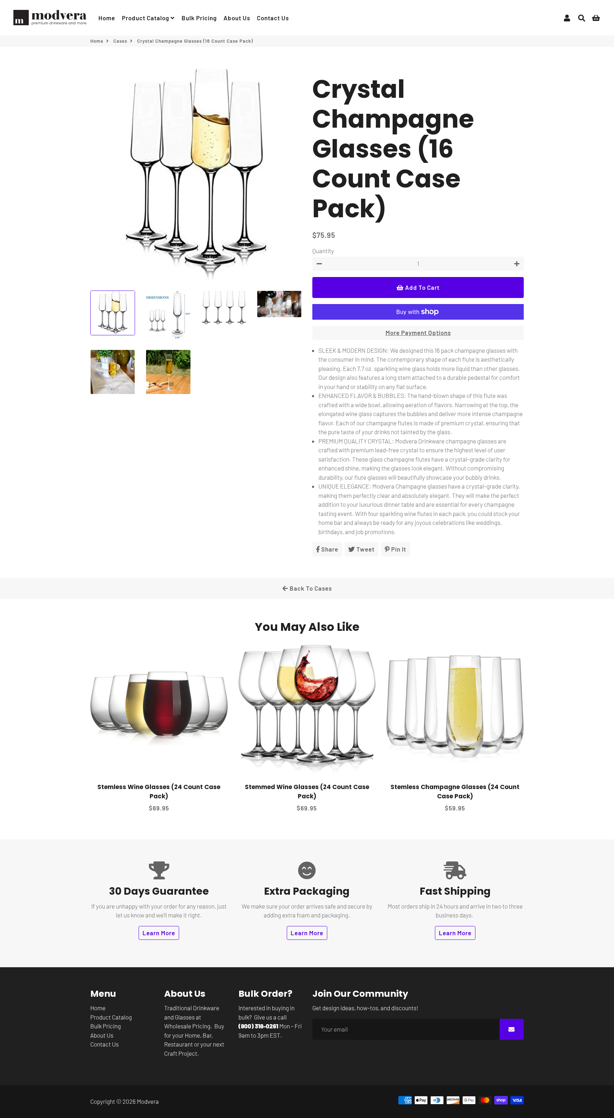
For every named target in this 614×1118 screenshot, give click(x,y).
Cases (120, 41)
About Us (236, 17)
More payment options (418, 332)
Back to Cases (310, 588)
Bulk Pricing (199, 17)
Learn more (158, 932)
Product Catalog (146, 17)
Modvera (148, 1101)
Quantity (323, 250)
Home (106, 17)
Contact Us (273, 17)
